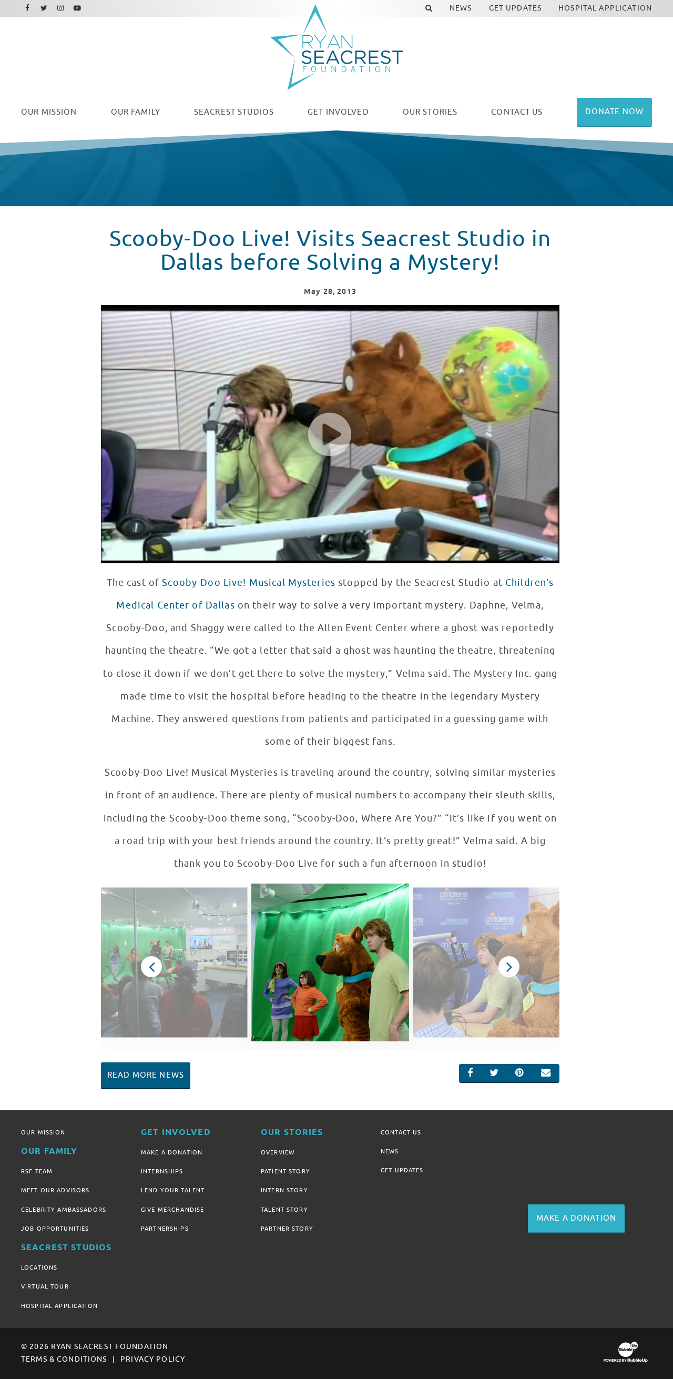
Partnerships (165, 1228)
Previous (151, 967)
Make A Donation (171, 1152)
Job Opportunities (55, 1228)
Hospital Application (59, 1306)
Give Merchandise (172, 1209)
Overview (277, 1152)
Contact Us (401, 1132)
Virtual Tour (45, 1286)
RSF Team (37, 1171)
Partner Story (287, 1228)
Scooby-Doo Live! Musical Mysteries (248, 583)
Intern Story (284, 1190)
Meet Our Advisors (55, 1190)
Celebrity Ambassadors (63, 1209)
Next (508, 967)
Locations (39, 1267)
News (390, 1151)
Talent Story (284, 1209)
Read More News (145, 1075)
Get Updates (402, 1170)
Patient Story (285, 1171)
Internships (162, 1171)
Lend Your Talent (173, 1190)
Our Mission (43, 1132)
